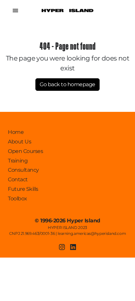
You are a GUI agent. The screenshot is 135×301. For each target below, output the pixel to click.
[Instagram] (62, 247)
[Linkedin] (73, 247)
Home (16, 132)
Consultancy (23, 170)
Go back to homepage (67, 84)
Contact (18, 179)
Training (18, 161)
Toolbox (17, 198)
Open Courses (25, 151)
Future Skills (23, 189)
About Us (19, 141)
